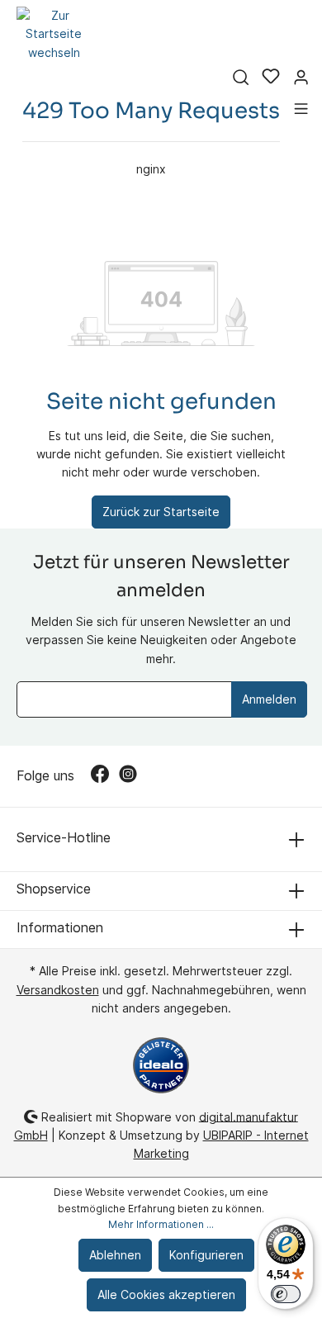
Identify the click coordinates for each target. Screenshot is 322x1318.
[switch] (286, 1294)
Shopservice (54, 888)
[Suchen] (240, 77)
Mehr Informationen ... (161, 1224)
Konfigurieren (206, 1255)
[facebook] (105, 776)
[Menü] (300, 109)
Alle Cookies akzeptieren (166, 1294)
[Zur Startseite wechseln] (54, 34)
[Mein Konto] (300, 77)
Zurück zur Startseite (161, 512)
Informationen (60, 927)
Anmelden (269, 699)
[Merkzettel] (270, 77)
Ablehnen (115, 1255)
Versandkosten (58, 990)
